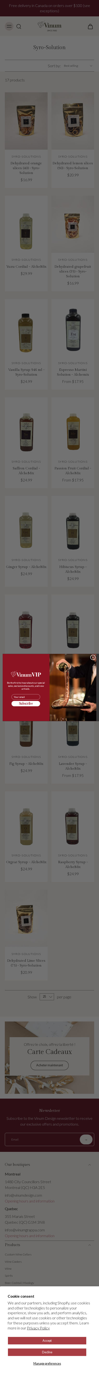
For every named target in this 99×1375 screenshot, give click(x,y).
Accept (47, 1340)
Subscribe (26, 704)
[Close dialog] (93, 657)
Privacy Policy (38, 1328)
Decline (47, 1352)
